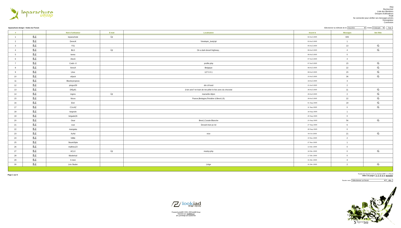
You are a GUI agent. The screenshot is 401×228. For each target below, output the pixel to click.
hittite (73, 138)
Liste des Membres (384, 11)
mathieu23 (73, 147)
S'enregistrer (387, 20)
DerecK (73, 41)
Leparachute (192, 215)
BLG (73, 50)
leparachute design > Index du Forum (23, 28)
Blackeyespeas (73, 81)
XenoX (73, 68)
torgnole (73, 112)
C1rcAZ (73, 107)
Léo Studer (73, 164)
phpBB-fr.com (191, 214)
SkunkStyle (73, 142)
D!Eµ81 (73, 90)
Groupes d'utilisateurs (383, 14)
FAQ (391, 7)
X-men (73, 160)
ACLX (73, 151)
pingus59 (73, 85)
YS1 (73, 46)
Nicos (73, 98)
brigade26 (73, 116)
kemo (73, 55)
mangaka (73, 129)
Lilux (73, 72)
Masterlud (73, 156)
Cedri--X (73, 63)
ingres (73, 94)
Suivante (389, 176)
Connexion (388, 22)
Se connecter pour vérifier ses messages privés (372, 18)
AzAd (73, 134)
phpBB (181, 212)
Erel (73, 103)
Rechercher (387, 9)
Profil (390, 16)
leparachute (73, 37)
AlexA (73, 59)
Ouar (73, 120)
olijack (73, 76)
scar (73, 125)
